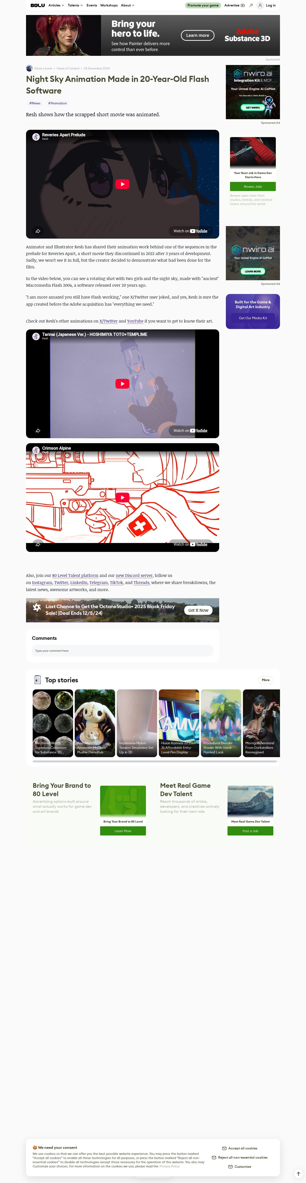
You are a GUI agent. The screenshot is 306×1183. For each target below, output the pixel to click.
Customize (242, 1166)
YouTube (135, 321)
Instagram (42, 582)
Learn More (123, 831)
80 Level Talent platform (75, 575)
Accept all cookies (242, 1148)
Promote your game (203, 5)
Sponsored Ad (270, 123)
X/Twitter (109, 321)
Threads (141, 582)
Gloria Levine (43, 68)
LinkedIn (78, 582)
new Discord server (134, 575)
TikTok (116, 582)
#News (34, 103)
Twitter (61, 582)
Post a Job (250, 831)
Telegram (99, 582)
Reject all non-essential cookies (241, 1157)
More (266, 680)
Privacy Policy (169, 1166)
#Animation (57, 103)
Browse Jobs (253, 187)
